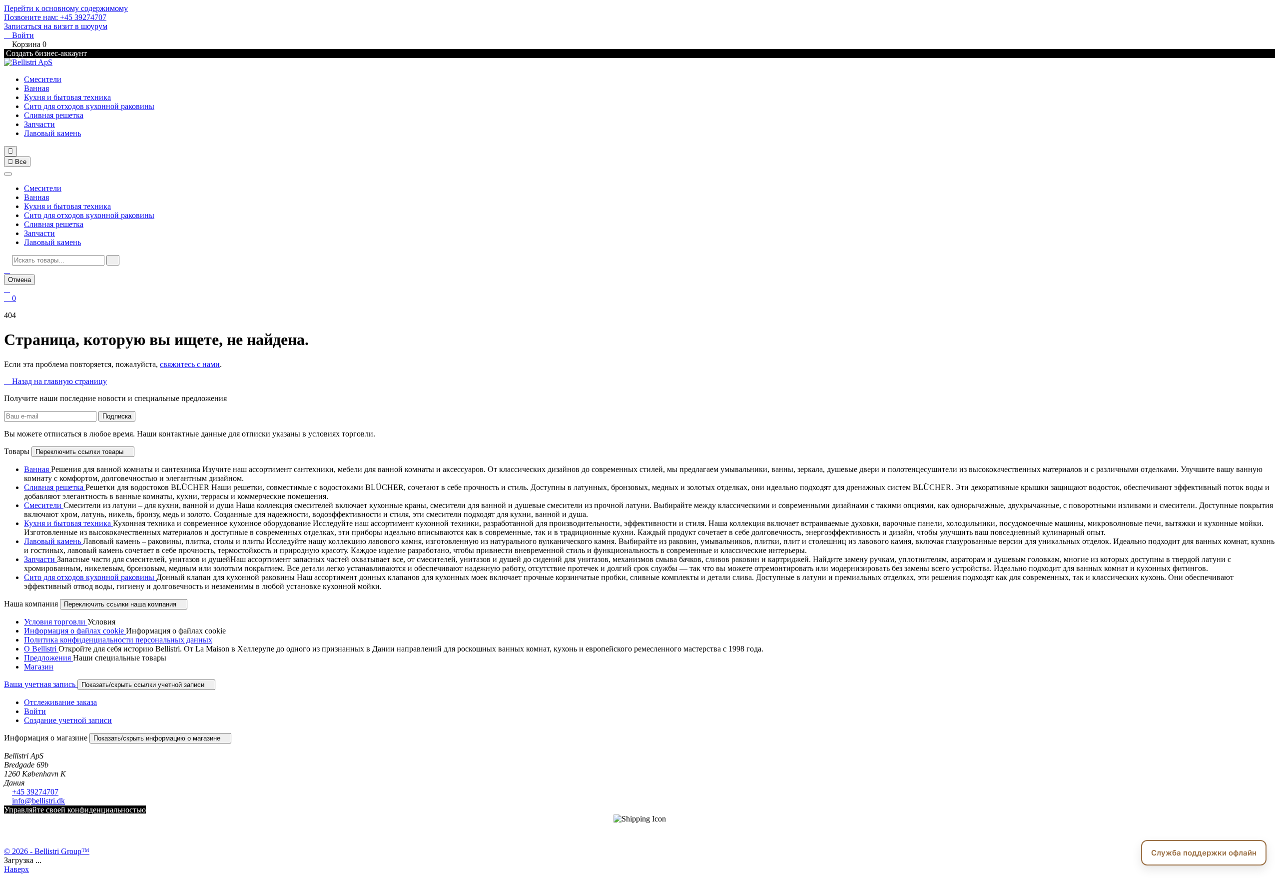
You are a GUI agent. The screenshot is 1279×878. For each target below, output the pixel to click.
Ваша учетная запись (40, 684)
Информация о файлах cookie (75, 630)
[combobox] (58, 260)
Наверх (16, 869)
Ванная (36, 88)
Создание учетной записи (68, 720)
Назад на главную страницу (55, 381)
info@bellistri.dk (38, 800)
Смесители (42, 79)
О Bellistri (41, 648)
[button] (7, 270)
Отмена (19, 280)
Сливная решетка (53, 115)
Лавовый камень (52, 133)
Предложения (48, 658)
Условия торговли (55, 622)
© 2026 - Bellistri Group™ (46, 851)
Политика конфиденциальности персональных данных (118, 640)
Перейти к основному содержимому (66, 8)
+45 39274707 (35, 792)
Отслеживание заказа (60, 702)
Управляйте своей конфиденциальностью (75, 810)
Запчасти (39, 124)
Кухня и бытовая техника (67, 97)
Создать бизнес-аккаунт (45, 53)
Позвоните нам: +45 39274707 (55, 17)
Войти (35, 711)
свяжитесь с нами (190, 364)
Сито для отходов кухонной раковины (89, 106)
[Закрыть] (8, 174)
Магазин (38, 666)
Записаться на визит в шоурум (55, 26)
